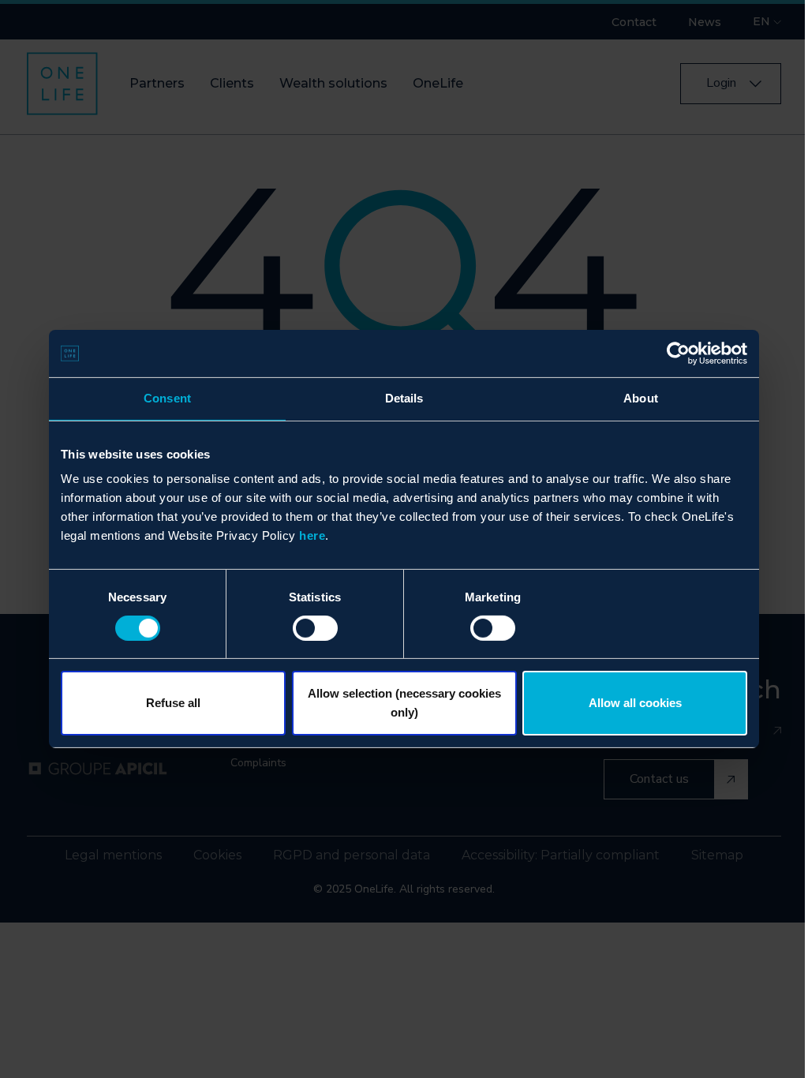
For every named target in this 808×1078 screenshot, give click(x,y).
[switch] (315, 628)
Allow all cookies (635, 702)
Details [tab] (404, 398)
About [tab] (640, 398)
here (312, 535)
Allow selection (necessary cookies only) (404, 703)
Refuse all (173, 702)
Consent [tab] (167, 398)
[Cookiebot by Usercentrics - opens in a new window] (678, 353)
